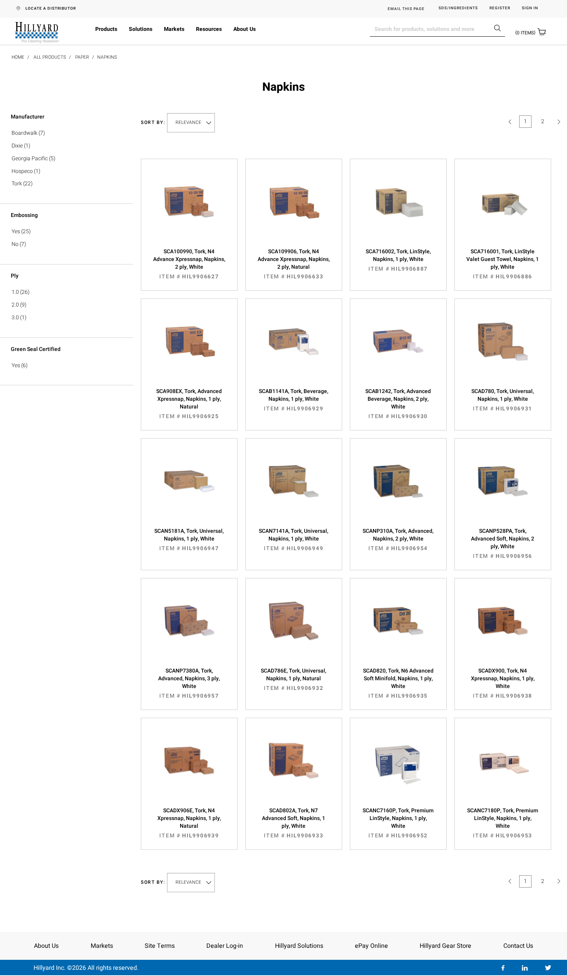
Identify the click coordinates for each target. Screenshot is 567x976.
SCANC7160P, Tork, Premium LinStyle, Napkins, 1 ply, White (398, 823)
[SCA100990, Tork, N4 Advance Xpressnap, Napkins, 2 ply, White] (189, 209)
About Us (244, 29)
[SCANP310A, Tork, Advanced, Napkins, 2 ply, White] (398, 489)
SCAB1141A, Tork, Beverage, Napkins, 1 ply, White (293, 400)
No (15, 244)
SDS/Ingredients (458, 8)
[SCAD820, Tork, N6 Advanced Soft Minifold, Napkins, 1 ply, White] (398, 628)
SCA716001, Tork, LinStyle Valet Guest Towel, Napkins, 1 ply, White (502, 264)
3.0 (15, 317)
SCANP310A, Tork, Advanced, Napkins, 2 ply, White (398, 539)
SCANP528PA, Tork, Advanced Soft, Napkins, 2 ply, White (502, 543)
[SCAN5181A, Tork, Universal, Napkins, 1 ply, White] (189, 489)
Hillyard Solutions (299, 946)
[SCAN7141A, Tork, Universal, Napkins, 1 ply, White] (294, 489)
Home (18, 57)
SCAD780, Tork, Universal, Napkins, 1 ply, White (502, 400)
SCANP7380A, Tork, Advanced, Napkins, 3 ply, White (189, 683)
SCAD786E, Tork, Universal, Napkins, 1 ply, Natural (293, 679)
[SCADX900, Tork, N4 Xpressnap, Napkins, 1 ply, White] (503, 628)
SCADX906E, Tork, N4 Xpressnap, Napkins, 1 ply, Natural (189, 823)
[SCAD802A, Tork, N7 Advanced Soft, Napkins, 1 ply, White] (294, 768)
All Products (50, 57)
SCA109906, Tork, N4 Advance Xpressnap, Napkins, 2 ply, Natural (294, 264)
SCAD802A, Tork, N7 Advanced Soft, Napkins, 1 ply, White (293, 823)
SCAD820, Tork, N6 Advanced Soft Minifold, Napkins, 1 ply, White (398, 683)
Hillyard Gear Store (445, 946)
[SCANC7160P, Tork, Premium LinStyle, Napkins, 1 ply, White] (398, 768)
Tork (17, 184)
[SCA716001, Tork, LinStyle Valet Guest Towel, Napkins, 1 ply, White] (503, 209)
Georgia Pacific (30, 158)
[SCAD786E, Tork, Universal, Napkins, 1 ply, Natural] (294, 628)
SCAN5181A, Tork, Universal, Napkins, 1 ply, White (189, 539)
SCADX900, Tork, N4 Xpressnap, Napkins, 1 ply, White (503, 683)
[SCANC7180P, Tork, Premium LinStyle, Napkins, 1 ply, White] (503, 768)
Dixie (17, 146)
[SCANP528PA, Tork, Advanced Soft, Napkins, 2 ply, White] (503, 489)
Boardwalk (24, 133)
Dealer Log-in (224, 946)
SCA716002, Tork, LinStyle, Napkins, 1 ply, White (398, 260)
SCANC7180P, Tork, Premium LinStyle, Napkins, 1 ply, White (502, 823)
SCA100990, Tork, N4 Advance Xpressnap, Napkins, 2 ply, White (189, 264)
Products (106, 29)
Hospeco (22, 171)
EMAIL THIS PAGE (406, 9)
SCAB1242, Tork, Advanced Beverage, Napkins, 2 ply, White (398, 403)
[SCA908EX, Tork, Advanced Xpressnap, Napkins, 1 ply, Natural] (189, 349)
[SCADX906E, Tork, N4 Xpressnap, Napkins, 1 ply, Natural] (189, 768)
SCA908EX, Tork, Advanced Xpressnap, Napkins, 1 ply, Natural (189, 403)
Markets (174, 29)
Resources (209, 29)
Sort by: (153, 122)
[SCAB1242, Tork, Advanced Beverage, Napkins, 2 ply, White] (398, 349)
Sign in (530, 8)
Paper (82, 57)
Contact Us (518, 946)
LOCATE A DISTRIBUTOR (50, 8)
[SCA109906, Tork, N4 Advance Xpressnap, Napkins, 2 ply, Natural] (294, 209)
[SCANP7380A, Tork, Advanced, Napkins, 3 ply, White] (189, 628)
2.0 (15, 305)
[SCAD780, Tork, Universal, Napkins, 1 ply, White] (503, 349)
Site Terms (160, 946)
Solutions (140, 29)
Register (499, 8)
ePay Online (371, 946)
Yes (16, 231)
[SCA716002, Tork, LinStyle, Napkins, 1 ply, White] (398, 209)
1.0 (15, 292)
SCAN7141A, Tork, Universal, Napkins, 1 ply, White (293, 539)
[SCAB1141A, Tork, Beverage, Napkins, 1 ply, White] (294, 349)
